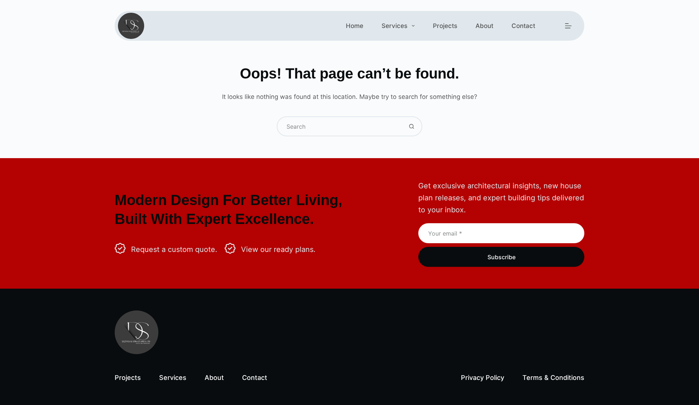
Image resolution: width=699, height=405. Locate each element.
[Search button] (412, 126)
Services (394, 25)
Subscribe (501, 257)
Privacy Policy (482, 377)
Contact (523, 25)
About (484, 25)
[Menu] (568, 26)
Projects (445, 25)
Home (354, 25)
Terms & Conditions (553, 377)
